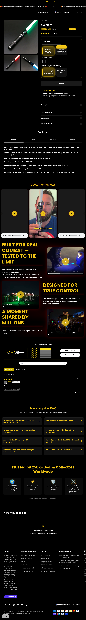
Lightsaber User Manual (29, 555)
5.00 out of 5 (20, 352)
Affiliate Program (47, 568)
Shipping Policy (46, 562)
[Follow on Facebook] (5, 605)
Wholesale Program (48, 571)
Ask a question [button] (70, 355)
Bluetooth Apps (26, 558)
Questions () (20, 369)
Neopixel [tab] (53, 139)
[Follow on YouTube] (22, 605)
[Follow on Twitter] (9, 605)
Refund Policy (45, 558)
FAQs (23, 562)
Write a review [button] (70, 351)
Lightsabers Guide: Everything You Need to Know (69, 567)
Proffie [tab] (72, 139)
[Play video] (14, 213)
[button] (45, 33)
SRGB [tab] (33, 139)
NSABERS (44, 21)
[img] (8, 379)
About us (24, 565)
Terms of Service (47, 565)
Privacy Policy (45, 555)
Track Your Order (27, 571)
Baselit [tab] (13, 139)
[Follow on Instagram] (14, 605)
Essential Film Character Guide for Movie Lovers (69, 556)
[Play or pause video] (65, 261)
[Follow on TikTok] (26, 605)
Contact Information (28, 568)
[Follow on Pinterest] (18, 605)
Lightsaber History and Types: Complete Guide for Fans (69, 562)
